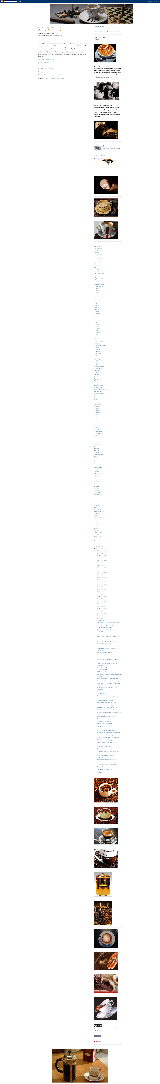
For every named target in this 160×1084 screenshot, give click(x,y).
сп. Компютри (97, 408)
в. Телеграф (97, 349)
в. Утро (96, 364)
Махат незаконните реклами (104, 746)
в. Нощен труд (97, 320)
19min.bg (96, 252)
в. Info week (97, 370)
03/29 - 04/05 (100, 589)
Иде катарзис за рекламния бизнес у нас (107, 707)
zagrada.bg (96, 539)
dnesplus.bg (97, 478)
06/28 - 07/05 (100, 558)
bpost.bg (96, 459)
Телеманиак (97, 435)
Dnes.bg (96, 475)
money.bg (96, 513)
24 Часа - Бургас (98, 254)
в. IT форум (97, 372)
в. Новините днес (98, 318)
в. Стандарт (97, 343)
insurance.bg (97, 499)
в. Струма (96, 347)
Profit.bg (96, 526)
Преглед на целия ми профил (111, 148)
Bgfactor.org (97, 450)
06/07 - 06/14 (100, 565)
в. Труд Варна (97, 362)
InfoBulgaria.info (98, 494)
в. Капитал (96, 301)
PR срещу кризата (101, 620)
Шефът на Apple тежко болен (104, 723)
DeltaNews (96, 471)
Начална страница (63, 75)
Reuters (96, 528)
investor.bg (96, 501)
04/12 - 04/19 (100, 584)
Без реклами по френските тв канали (106, 716)
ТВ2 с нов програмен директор (105, 735)
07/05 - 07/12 (100, 555)
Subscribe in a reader (99, 26)
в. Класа (96, 305)
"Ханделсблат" (97, 250)
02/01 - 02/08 (100, 608)
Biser (106, 145)
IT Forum (96, 503)
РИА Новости (97, 404)
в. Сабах (96, 334)
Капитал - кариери (98, 385)
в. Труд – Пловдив (98, 360)
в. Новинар (97, 315)
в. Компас (96, 307)
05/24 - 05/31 (100, 570)
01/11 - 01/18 (100, 615)
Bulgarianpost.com (98, 463)
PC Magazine (97, 524)
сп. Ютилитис (97, 419)
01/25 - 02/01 (100, 611)
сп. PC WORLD (98, 433)
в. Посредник (97, 332)
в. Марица (96, 311)
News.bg (96, 520)
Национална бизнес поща (100, 389)
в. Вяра (96, 288)
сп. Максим (97, 410)
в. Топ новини (97, 353)
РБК (95, 402)
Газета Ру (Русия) (98, 377)
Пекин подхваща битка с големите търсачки (108, 732)
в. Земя (96, 299)
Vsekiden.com (97, 536)
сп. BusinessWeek (98, 423)
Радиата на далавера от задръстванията (107, 634)
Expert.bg (96, 488)
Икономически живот (99, 383)
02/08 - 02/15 (100, 606)
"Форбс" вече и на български (104, 652)
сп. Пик (96, 414)
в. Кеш (95, 303)
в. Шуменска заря (98, 368)
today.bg (96, 534)
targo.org (96, 530)
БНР (95, 263)
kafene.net (96, 505)
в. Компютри (97, 309)
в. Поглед (96, 324)
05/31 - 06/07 (100, 567)
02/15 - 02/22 (100, 603)
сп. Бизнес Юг (97, 406)
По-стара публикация (83, 75)
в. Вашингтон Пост (99, 284)
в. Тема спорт (97, 351)
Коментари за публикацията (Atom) (55, 78)
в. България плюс (98, 280)
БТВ (95, 267)
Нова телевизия (98, 391)
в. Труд (96, 355)
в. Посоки (96, 330)
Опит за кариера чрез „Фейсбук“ (105, 762)
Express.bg (96, 490)
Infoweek (96, 496)
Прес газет (96, 395)
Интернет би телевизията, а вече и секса (107, 767)
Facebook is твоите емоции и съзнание (107, 764)
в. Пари (96, 322)
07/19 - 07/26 (100, 551)
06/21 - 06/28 (100, 560)
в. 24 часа (96, 269)
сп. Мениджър (97, 412)
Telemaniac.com (98, 532)
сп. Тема (96, 416)
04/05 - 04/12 (100, 587)
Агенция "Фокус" (98, 259)
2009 (97, 548)
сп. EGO (96, 427)
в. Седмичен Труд (98, 341)
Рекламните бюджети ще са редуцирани (107, 705)
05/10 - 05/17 (100, 575)
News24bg (96, 522)
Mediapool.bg (97, 509)
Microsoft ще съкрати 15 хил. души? (106, 769)
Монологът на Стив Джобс (104, 643)
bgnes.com (96, 452)
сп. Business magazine (99, 421)
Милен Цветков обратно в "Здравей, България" (109, 625)
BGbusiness (97, 448)
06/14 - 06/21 (100, 563)
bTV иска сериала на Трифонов (105, 627)
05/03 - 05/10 (100, 577)
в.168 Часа (96, 374)
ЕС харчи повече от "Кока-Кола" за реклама (108, 737)
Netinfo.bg (96, 515)
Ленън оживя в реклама (103, 749)
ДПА (95, 381)
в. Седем (96, 339)
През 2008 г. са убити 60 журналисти (106, 740)
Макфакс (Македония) (99, 387)
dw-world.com (97, 482)
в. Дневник (47, 62)
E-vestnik (96, 486)
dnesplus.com (97, 480)
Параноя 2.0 (100, 646)
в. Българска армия (99, 282)
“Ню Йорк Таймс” (98, 248)
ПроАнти (96, 400)
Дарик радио (97, 379)
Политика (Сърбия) (99, 393)
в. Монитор (97, 313)
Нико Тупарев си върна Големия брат (106, 719)
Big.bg (95, 456)
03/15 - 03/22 (100, 594)
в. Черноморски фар (99, 366)
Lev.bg (95, 507)
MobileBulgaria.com (99, 511)
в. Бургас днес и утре (99, 278)
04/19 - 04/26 (100, 582)
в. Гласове (96, 290)
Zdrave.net (96, 541)
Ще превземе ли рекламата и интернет (107, 641)
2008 (97, 773)
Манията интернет (102, 639)
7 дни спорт (97, 257)
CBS (95, 465)
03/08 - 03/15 (100, 596)
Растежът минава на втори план (105, 700)
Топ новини (97, 438)
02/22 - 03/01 (100, 601)
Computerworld (98, 467)
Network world (97, 517)
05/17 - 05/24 (100, 572)
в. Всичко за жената (99, 286)
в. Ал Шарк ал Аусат (99, 273)
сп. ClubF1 (96, 425)
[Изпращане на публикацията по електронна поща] (56, 59)
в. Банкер (96, 276)
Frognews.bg (97, 492)
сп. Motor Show (98, 431)
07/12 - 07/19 (100, 553)
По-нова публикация (43, 75)
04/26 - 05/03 (100, 579)
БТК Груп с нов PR (102, 672)
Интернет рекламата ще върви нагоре (106, 702)
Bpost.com (96, 461)
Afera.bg (96, 442)
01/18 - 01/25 (100, 613)
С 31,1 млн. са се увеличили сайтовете (107, 730)
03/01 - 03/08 (100, 599)
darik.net (96, 469)
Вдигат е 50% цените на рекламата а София (108, 636)
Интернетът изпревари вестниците (106, 759)
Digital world (97, 473)
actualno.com (97, 440)
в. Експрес (96, 297)
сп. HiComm (97, 429)
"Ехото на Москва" (99, 246)
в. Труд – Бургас (98, 358)
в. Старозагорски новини (100, 345)
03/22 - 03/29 (100, 591)
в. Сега (95, 337)
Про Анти (96, 398)
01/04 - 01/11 (100, 618)
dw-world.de (97, 484)
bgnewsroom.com (98, 454)
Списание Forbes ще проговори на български (108, 622)
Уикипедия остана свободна (104, 721)
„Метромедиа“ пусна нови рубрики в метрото (54, 30)
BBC (95, 446)
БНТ (95, 265)
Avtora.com (97, 444)
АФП (95, 261)
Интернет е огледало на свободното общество (109, 678)
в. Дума (96, 294)
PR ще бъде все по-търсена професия (106, 710)
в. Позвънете (97, 326)
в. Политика (97, 328)
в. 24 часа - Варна (98, 271)
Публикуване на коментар (45, 72)
